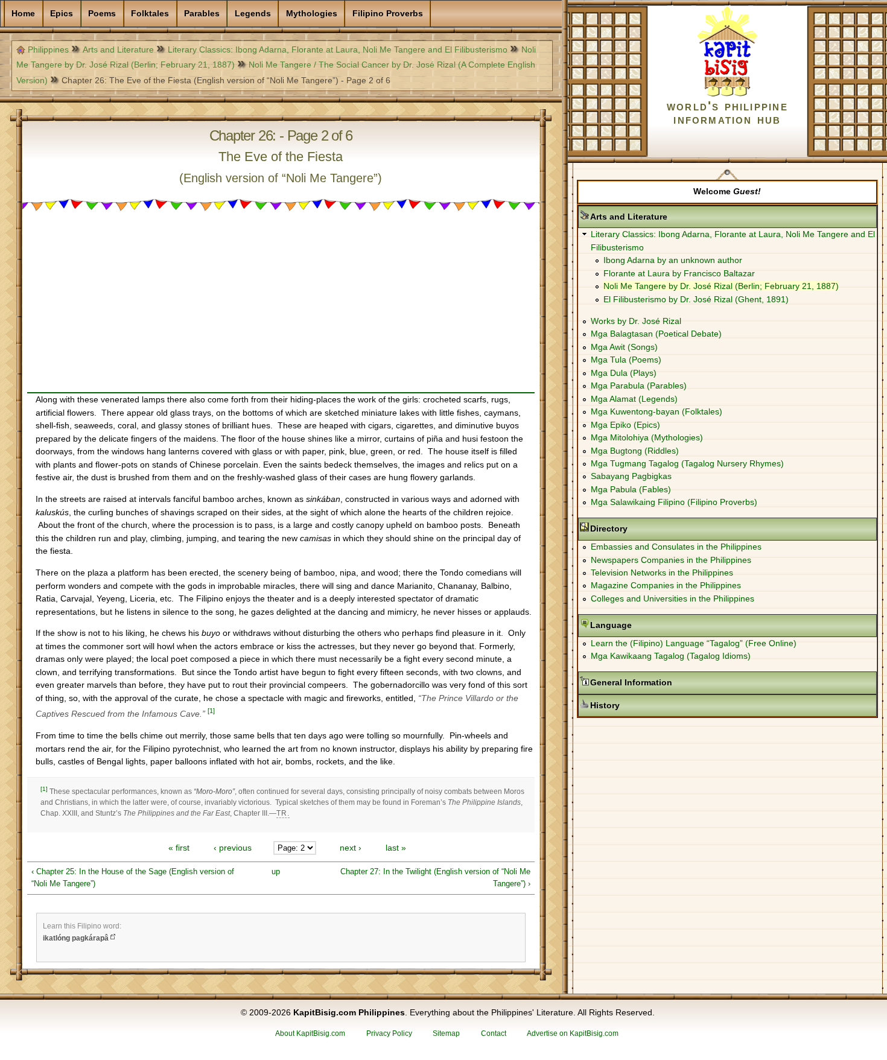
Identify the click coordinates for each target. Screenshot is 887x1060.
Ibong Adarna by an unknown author (672, 260)
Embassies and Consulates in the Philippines (676, 546)
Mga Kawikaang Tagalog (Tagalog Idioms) (671, 656)
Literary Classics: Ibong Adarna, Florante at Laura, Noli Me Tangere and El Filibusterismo (337, 49)
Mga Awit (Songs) (624, 347)
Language (649, 625)
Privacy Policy (389, 1033)
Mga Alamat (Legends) (634, 399)
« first (178, 847)
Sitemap (446, 1033)
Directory (647, 528)
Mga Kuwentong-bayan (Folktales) (656, 411)
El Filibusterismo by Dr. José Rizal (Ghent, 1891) (696, 299)
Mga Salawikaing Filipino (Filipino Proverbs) (674, 502)
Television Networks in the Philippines (662, 572)
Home (23, 13)
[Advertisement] (281, 307)
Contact (493, 1033)
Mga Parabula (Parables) (639, 385)
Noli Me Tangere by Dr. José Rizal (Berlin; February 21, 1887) (721, 286)
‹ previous (233, 847)
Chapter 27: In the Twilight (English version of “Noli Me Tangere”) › (435, 877)
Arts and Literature (118, 49)
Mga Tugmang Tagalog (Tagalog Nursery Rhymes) (687, 463)
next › (350, 847)
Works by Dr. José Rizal (636, 321)
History (643, 705)
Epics (61, 13)
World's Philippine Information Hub (727, 112)
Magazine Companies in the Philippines (666, 585)
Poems (102, 13)
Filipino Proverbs (387, 13)
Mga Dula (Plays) (624, 373)
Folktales (150, 13)
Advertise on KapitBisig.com (572, 1033)
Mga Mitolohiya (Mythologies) (647, 437)
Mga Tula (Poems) (626, 359)
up (276, 871)
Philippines (48, 49)
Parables (202, 13)
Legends (253, 13)
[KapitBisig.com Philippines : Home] (727, 94)
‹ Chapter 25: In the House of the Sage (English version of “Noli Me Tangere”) (132, 877)
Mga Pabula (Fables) (631, 489)
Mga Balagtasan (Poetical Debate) (656, 333)
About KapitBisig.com (310, 1033)
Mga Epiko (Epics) (625, 425)
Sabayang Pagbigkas (631, 476)
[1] (211, 710)
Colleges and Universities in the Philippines (672, 598)
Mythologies (311, 13)
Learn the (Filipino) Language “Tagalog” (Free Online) (693, 643)
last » (396, 847)
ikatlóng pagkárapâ (76, 938)
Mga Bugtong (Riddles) (635, 450)
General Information (669, 682)
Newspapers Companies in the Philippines (671, 560)
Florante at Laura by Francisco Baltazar (679, 273)
